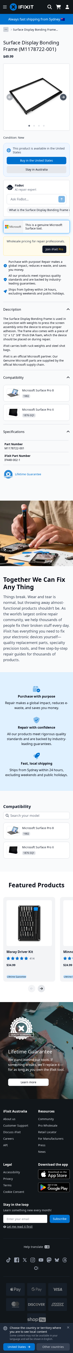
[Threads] (64, 1259)
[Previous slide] (31, 988)
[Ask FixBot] (61, 199)
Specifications (14, 431)
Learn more (28, 1082)
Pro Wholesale (47, 1125)
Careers (8, 1139)
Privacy (8, 1179)
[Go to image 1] (29, 125)
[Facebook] (16, 1259)
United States (17, 1347)
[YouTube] (41, 1259)
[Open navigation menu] (5, 7)
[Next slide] (41, 988)
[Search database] (50, 7)
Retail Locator (47, 1132)
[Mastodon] (49, 1259)
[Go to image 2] (34, 125)
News (42, 1152)
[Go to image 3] (38, 125)
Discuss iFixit (12, 1132)
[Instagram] (32, 1259)
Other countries (53, 1347)
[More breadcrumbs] (6, 29)
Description (12, 309)
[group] (10, 97)
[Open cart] (58, 7)
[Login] (67, 7)
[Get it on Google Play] (54, 1187)
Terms (7, 1185)
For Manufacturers (50, 1139)
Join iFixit (54, 249)
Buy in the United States (36, 160)
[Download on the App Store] (54, 1174)
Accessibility (11, 1172)
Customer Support (15, 1125)
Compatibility (13, 377)
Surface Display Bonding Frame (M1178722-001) (34, 30)
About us (9, 1119)
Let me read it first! (20, 1226)
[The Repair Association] (36, 1268)
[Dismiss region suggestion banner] (68, 1327)
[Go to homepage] (23, 7)
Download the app (53, 1164)
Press (41, 1145)
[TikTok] (8, 1259)
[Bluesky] (57, 1260)
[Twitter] (24, 1259)
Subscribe (60, 1219)
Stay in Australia (37, 169)
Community (46, 1119)
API (5, 1145)
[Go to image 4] (43, 125)
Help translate (33, 1247)
